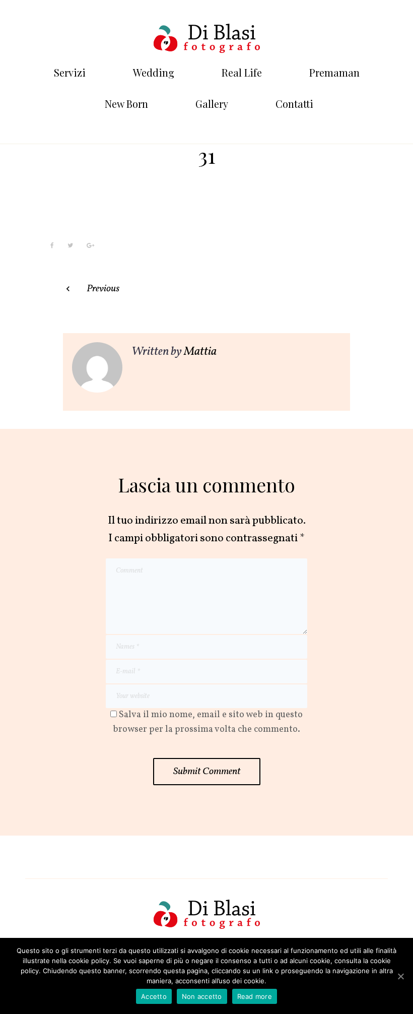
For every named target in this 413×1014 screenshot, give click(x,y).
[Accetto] (400, 976)
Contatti (294, 103)
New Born (126, 103)
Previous (103, 289)
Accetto (154, 996)
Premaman (334, 72)
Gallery (211, 103)
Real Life (242, 72)
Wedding (153, 72)
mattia (200, 351)
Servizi (70, 72)
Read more (254, 996)
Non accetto (202, 996)
